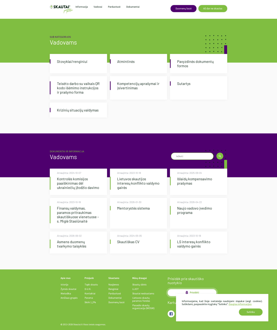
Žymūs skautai (68, 289)
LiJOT (135, 289)
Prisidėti (192, 292)
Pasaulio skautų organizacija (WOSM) (143, 307)
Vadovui (98, 6)
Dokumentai (133, 6)
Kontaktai (90, 293)
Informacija (81, 6)
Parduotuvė (114, 6)
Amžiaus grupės (69, 297)
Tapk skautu (91, 284)
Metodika (66, 293)
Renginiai (113, 289)
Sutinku (251, 312)
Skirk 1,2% (90, 302)
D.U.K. (88, 289)
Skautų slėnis (139, 284)
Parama (89, 297)
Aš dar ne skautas (212, 8)
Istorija (64, 284)
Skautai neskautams (143, 293)
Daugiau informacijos (240, 304)
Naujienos (113, 284)
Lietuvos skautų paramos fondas (141, 299)
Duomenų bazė (183, 8)
